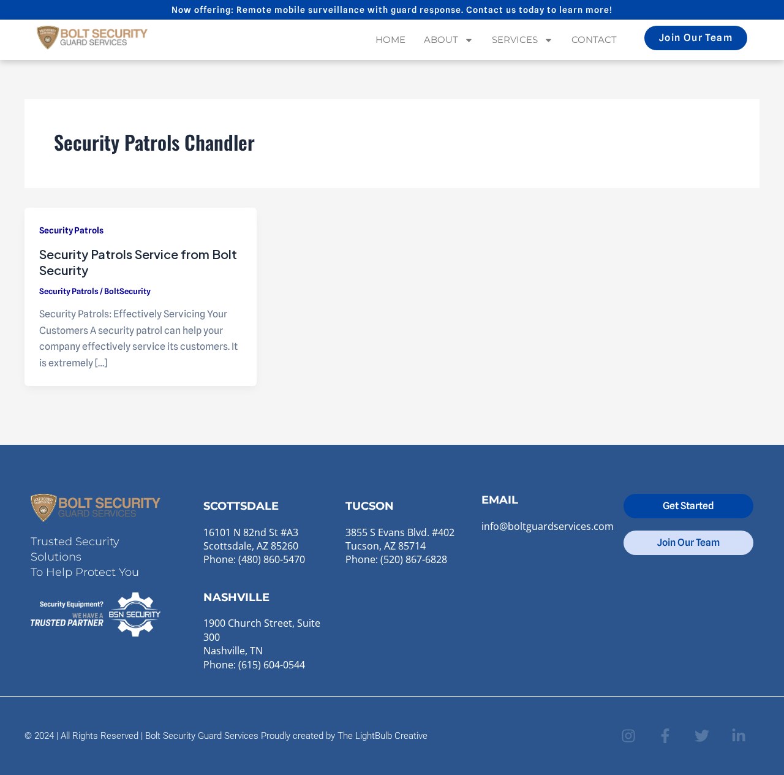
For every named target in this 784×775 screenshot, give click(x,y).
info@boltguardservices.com (547, 526)
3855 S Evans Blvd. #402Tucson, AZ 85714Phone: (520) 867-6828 (399, 546)
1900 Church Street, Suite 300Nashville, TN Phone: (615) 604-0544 (261, 643)
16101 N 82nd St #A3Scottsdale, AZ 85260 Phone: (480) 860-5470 (254, 546)
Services (515, 39)
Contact (594, 39)
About (441, 39)
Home (390, 39)
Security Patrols (71, 230)
